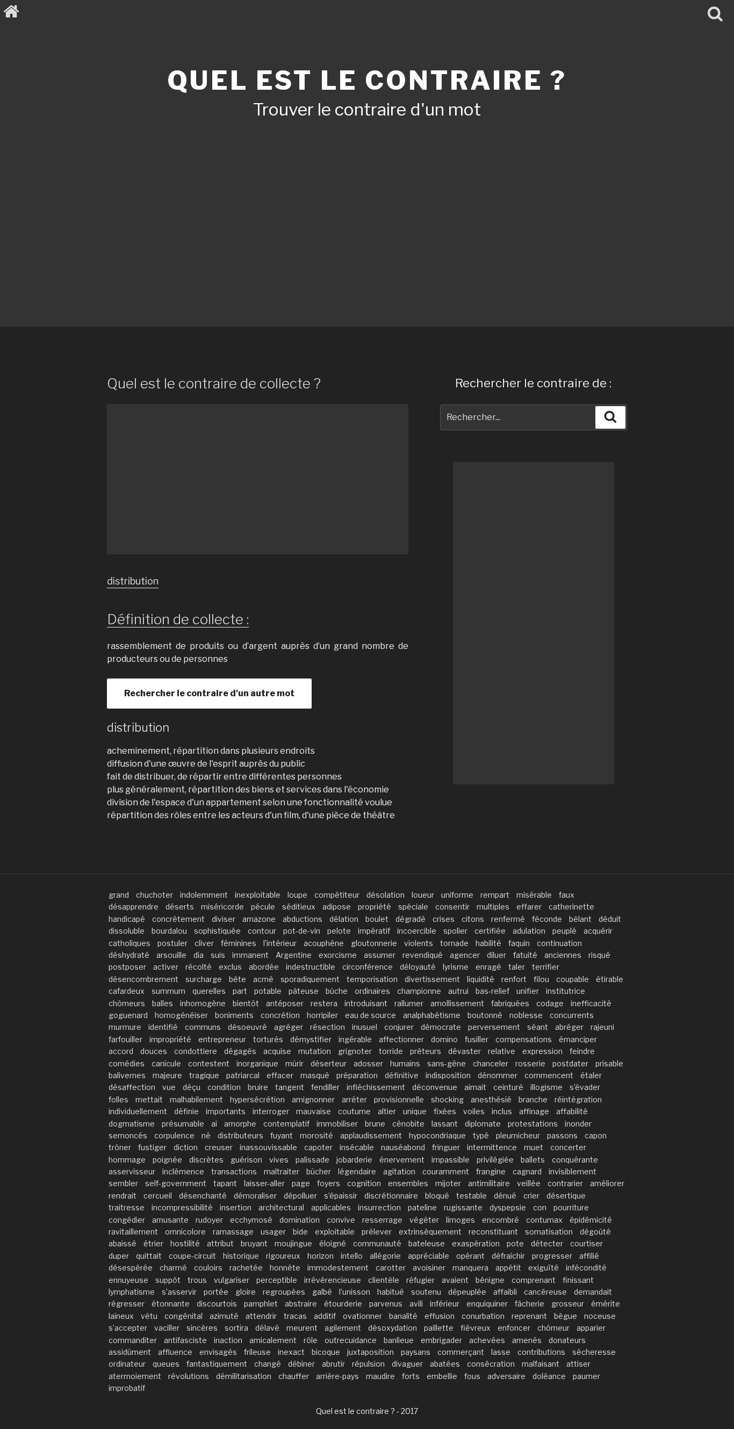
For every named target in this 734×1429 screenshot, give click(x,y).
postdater (570, 1063)
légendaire (357, 1171)
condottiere (195, 1051)
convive (341, 1219)
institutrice (565, 990)
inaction (228, 1340)
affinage (534, 1111)
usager (273, 1231)
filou (541, 979)
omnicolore (185, 1231)
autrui (458, 990)
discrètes (206, 1159)
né (206, 1135)
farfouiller (125, 1039)
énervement (401, 1159)
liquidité (480, 979)
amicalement (273, 1340)
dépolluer (300, 1195)
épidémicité (591, 1219)
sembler (123, 1183)
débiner (301, 1363)
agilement (343, 1327)
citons (473, 918)
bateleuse (426, 1243)
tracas (295, 1315)
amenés (527, 1340)
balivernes (127, 1075)
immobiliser (337, 1123)
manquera (470, 1267)
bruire (258, 1087)
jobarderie (354, 1159)
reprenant (529, 1315)
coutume (354, 1111)
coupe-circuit (192, 1255)
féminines (238, 943)
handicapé (127, 918)
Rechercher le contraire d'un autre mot (209, 693)
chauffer (293, 1376)
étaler (591, 1075)
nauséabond (403, 1147)
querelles (209, 990)
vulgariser (231, 1279)
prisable (609, 1063)
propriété (374, 906)
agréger (288, 1026)
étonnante (171, 1303)
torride (391, 1051)
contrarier (565, 1183)
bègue (565, 1315)
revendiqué (422, 954)
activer (165, 966)
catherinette (571, 906)
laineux (121, 1315)
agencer (465, 954)
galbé (322, 1291)
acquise (277, 1051)
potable (268, 990)
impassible (450, 1159)
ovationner (362, 1315)
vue (169, 1087)
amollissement (457, 1003)
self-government (175, 1183)
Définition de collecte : (178, 619)
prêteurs (425, 1051)
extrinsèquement (430, 1231)
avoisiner (429, 1267)
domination (299, 1219)
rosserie (530, 1063)
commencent (548, 1075)
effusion (439, 1315)
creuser (219, 1147)
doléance (549, 1376)
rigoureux (283, 1255)
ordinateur (127, 1363)
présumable (183, 1123)
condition (224, 1087)
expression (542, 1051)
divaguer (407, 1363)
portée (216, 1291)
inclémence (183, 1171)
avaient (455, 1279)
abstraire (301, 1303)
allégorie (385, 1255)
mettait (149, 1099)
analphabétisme (431, 1015)
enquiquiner (487, 1303)
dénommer (497, 1075)
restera (324, 1003)
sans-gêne (446, 1063)
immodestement (338, 1267)
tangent (289, 1087)
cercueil (157, 1195)
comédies (127, 1063)
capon (596, 1135)
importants (226, 1111)
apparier (591, 1327)
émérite (605, 1303)
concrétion (280, 1015)
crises (444, 918)
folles (118, 1099)
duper (119, 1255)
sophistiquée (217, 930)
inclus (502, 1111)
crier (531, 1195)
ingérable (355, 1039)
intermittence (492, 1147)
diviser (223, 918)
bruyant (254, 1243)
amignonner (313, 1099)
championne (419, 990)
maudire (380, 1376)
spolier (455, 930)
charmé (173, 1267)
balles (162, 1003)
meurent (302, 1327)
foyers (328, 1183)
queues (166, 1363)
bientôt (246, 1003)
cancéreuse (545, 1291)
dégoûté (595, 1231)
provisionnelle (399, 1099)
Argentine (294, 954)
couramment (445, 1171)
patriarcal (243, 1075)
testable (471, 1195)
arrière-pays (337, 1376)
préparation (357, 1075)
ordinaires (372, 990)
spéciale (413, 906)
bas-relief (492, 990)
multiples (493, 906)
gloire (245, 1291)
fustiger (152, 1147)
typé (481, 1135)
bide (300, 1231)
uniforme (457, 894)
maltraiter (281, 1171)
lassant (444, 1123)
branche (533, 1099)
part (240, 990)
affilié (589, 1255)
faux (566, 894)
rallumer (408, 1003)
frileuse (257, 1351)
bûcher (318, 1171)
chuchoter (154, 894)
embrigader (441, 1340)
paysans (415, 1351)
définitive (402, 1075)
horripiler (322, 1015)
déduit (610, 918)
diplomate (483, 1123)
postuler (172, 943)
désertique (566, 1195)
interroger (271, 1111)
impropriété (170, 1039)
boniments (234, 1015)
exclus (230, 966)
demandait (593, 1291)
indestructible (310, 966)
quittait (149, 1255)
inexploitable (257, 894)
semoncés (128, 1135)
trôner (120, 1147)
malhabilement (196, 1099)
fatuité (525, 954)
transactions (234, 1171)
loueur (423, 894)
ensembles (408, 1183)
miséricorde (222, 906)
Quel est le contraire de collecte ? (214, 383)
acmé (263, 979)
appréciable (428, 1255)
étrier (153, 1243)
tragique (204, 1075)
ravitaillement (133, 1231)
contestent (208, 1063)
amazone (259, 918)
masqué (314, 1075)
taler (516, 966)
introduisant (365, 1003)
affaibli (505, 1291)
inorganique (257, 1063)
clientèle (383, 1279)
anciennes (562, 954)
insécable (357, 1147)
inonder (578, 1123)
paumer (586, 1376)
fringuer (446, 1147)
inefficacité (591, 1003)
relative (501, 1051)
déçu (191, 1087)
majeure (167, 1075)
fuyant (281, 1135)
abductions (302, 918)
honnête (285, 1267)
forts (411, 1376)
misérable (534, 894)
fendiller (325, 1087)
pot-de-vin (301, 930)
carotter (391, 1267)
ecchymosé (251, 1219)
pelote (339, 930)
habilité (488, 943)
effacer (280, 1075)
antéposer (285, 1003)
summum (168, 990)
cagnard (527, 1171)
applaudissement (371, 1135)
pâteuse (304, 990)
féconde (547, 918)
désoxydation (392, 1327)
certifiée (490, 930)
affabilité (572, 1111)
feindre (582, 1051)
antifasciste (185, 1340)
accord (121, 1051)
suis (218, 954)
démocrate (441, 1026)
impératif (374, 930)
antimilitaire (489, 1183)
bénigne (490, 1279)
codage (550, 1003)
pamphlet (261, 1303)
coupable (572, 979)
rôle (311, 1340)
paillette (439, 1327)
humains (405, 1063)
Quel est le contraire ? (366, 80)
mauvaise (313, 1111)
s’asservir (179, 1291)
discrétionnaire (391, 1195)
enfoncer (514, 1327)
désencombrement (143, 979)
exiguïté (543, 1267)
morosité (316, 1135)
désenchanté (203, 1195)
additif (325, 1315)
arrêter (354, 1099)
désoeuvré (247, 1026)
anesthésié (491, 1099)
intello (352, 1255)
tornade (454, 943)
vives (279, 1159)
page (301, 1183)
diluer (496, 954)
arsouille (171, 954)
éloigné (332, 1243)
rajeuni (602, 1026)
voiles (474, 1111)
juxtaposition (370, 1351)
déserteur (329, 1063)
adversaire (506, 1376)
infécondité (586, 1267)
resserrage (382, 1219)
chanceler (490, 1063)
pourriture (571, 1207)
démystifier (311, 1039)
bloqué (437, 1195)
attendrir (261, 1315)
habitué (390, 1291)
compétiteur (336, 894)
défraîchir (508, 1255)
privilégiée (495, 1159)
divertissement (432, 979)
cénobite (408, 1123)
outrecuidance (351, 1340)
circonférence (367, 966)
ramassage (233, 1231)
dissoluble (127, 930)
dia (198, 954)
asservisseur (132, 1171)
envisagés (218, 1351)
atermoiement (135, 1376)
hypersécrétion (257, 1099)
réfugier (420, 1279)
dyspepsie (508, 1207)
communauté (377, 1243)
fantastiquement (216, 1363)
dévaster (464, 1051)
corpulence (174, 1135)
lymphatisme (132, 1291)
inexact (291, 1351)
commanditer (133, 1340)
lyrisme (456, 966)
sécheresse (594, 1351)
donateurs (567, 1340)
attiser (578, 1363)
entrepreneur (222, 1039)
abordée (264, 966)
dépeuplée (467, 1291)
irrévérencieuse (332, 1279)
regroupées (284, 1291)
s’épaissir (340, 1195)
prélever (377, 1231)
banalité (403, 1315)
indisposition (448, 1075)
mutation (314, 1051)
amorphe (240, 1123)
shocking (447, 1099)
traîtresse (127, 1207)
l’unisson (354, 1291)
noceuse (600, 1315)
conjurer (399, 1026)
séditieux (298, 906)
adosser (368, 1063)
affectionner (401, 1039)
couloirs (208, 1267)
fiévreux (475, 1327)
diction (186, 1147)
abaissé (122, 1243)
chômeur (553, 1327)
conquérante (575, 1159)
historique (241, 1255)
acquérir (598, 930)
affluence (175, 1351)
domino (444, 1039)
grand (119, 894)
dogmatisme (132, 1123)
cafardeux (127, 990)
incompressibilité (182, 1207)
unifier (527, 990)
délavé (267, 1327)
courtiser (586, 1243)
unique (415, 1111)
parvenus (385, 1303)
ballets (533, 1159)
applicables (331, 1207)
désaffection (132, 1087)
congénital (183, 1315)
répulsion (368, 1363)
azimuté (224, 1315)
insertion (235, 1207)
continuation (559, 943)
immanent (250, 954)
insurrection (379, 1207)
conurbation (483, 1315)
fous (472, 1376)
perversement (494, 1026)
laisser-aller (264, 1183)
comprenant (534, 1279)
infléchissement (376, 1087)
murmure (125, 1026)
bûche (337, 990)
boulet (376, 918)
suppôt (168, 1279)
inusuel (364, 1026)
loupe (297, 894)
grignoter (355, 1051)
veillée (529, 1183)
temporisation (372, 979)
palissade (312, 1159)
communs (203, 1026)
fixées (445, 1111)
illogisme (546, 1087)
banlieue (399, 1340)
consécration (491, 1363)
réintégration (578, 1099)
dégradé (410, 918)
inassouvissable (268, 1147)
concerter (568, 1147)
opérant (470, 1255)
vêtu (149, 1315)
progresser (552, 1255)
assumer (379, 954)
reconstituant (493, 1231)
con (539, 1207)
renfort (514, 979)
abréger (569, 1026)
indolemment (204, 894)
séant (537, 1026)
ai (214, 1123)
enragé (488, 966)
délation (343, 918)
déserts (179, 906)
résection (327, 1026)
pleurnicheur (518, 1135)
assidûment (130, 1351)
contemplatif (286, 1123)
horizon (320, 1255)
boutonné (484, 1015)
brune (375, 1123)
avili (416, 1303)
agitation (399, 1171)
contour (262, 930)
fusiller (476, 1039)
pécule (263, 906)
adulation (529, 930)
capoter (318, 1147)
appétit (508, 1267)
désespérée (131, 1267)
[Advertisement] (367, 208)
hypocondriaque (437, 1135)
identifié (163, 1026)
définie (186, 1111)
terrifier (545, 966)
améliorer (607, 1183)
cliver (204, 943)
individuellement (138, 1111)
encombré (500, 1219)
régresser (127, 1303)
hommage (127, 1159)
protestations (533, 1123)
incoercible (416, 930)
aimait (475, 1087)
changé (267, 1363)
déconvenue (434, 1087)
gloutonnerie (374, 943)
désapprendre (134, 906)
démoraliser (255, 1195)
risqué (599, 954)
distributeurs (240, 1135)
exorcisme (338, 954)
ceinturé (508, 1087)
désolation (385, 894)
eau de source (370, 1015)
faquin (519, 943)
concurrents (572, 1015)
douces (153, 1051)
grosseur (567, 1303)
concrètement (178, 918)
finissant (578, 1279)
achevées (487, 1340)
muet (533, 1147)
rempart (494, 894)
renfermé (508, 918)
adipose (336, 906)
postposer (127, 966)
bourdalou (169, 930)
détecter (547, 1243)
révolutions (188, 1376)
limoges (460, 1219)
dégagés (240, 1051)
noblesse (526, 1015)
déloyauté (418, 966)
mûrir (294, 1063)
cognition (364, 1183)
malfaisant (540, 1363)
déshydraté (129, 954)
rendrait (122, 1195)
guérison (246, 1159)
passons (562, 1135)
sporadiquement (310, 979)
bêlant (580, 918)
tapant (225, 1183)
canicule (166, 1063)
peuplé (564, 930)
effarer (529, 906)
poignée (167, 1159)
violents (418, 943)
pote (515, 1243)
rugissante (463, 1207)
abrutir (333, 1363)
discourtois (217, 1303)
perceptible (276, 1279)
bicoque (326, 1351)
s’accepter (128, 1327)
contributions (541, 1351)
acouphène (324, 943)
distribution (133, 581)
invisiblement (572, 1171)
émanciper (578, 1039)
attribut (220, 1243)
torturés (268, 1039)
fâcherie (529, 1303)
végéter (424, 1219)
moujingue (293, 1243)
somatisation (549, 1231)
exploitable (335, 1231)
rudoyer (209, 1219)
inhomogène (203, 1003)
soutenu (426, 1291)
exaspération (476, 1243)
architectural (281, 1207)
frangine (491, 1171)
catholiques (129, 943)
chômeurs (127, 1003)
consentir (452, 906)
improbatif (127, 1387)
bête (237, 979)
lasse (500, 1351)
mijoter (448, 1183)
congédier (127, 1219)
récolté (198, 966)
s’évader (585, 1087)
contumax (544, 1219)
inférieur (444, 1303)
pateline (422, 1207)
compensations (523, 1039)
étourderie (343, 1303)
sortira (236, 1327)
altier (387, 1111)
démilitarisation (243, 1376)
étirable (609, 979)
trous (197, 1279)
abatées (445, 1363)
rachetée (246, 1267)
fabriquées (510, 1003)
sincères (202, 1327)
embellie (442, 1376)
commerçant (460, 1351)
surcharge (203, 979)
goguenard (128, 1015)
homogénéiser (181, 1015)
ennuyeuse (128, 1279)
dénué (505, 1195)
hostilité (185, 1243)
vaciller (166, 1327)
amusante (170, 1219)
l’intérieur (280, 943)
